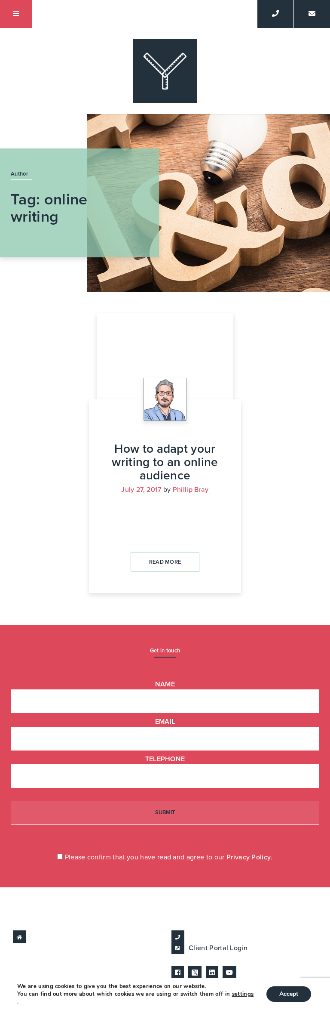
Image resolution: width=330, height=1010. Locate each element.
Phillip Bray (191, 489)
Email (165, 721)
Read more (165, 562)
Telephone (165, 759)
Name (165, 684)
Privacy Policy (248, 857)
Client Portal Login (218, 948)
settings (243, 994)
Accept (288, 994)
